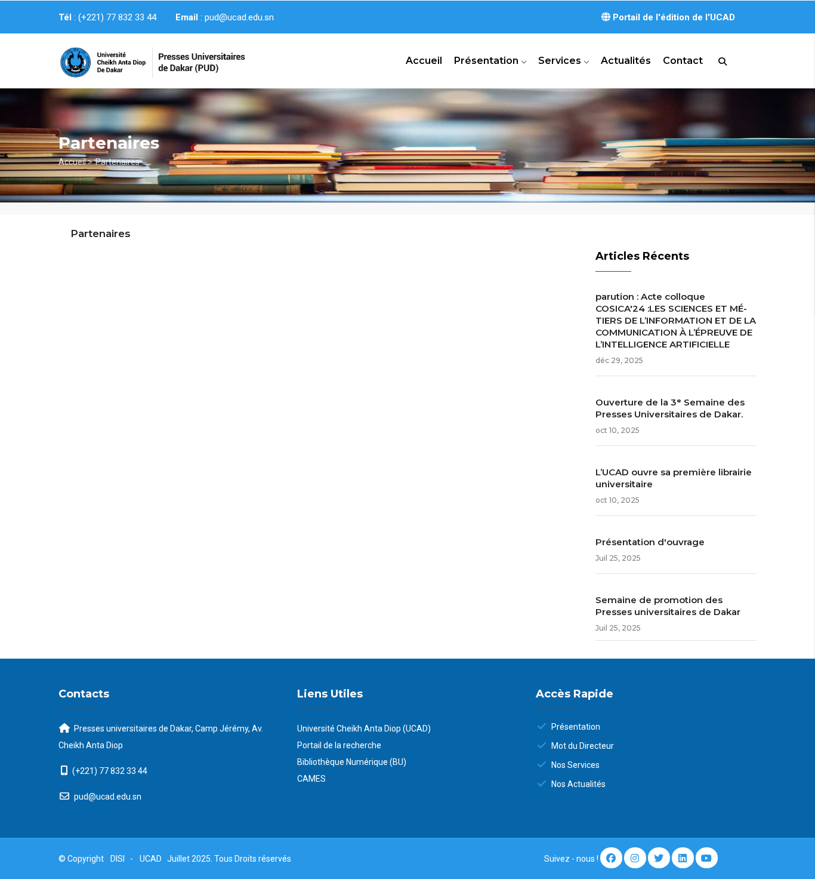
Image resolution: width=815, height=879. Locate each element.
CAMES (311, 778)
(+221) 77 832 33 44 (109, 771)
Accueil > (75, 162)
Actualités (626, 60)
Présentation (487, 60)
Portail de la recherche (339, 745)
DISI (117, 858)
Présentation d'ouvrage (650, 542)
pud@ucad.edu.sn (106, 796)
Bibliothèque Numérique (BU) (351, 762)
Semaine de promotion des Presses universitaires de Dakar (667, 605)
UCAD (151, 858)
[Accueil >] (139, 57)
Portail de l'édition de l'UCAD (672, 17)
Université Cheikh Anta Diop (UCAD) (364, 728)
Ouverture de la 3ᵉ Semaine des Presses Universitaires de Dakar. (670, 408)
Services (561, 60)
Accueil (424, 60)
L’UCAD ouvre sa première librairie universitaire (673, 478)
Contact (683, 60)
